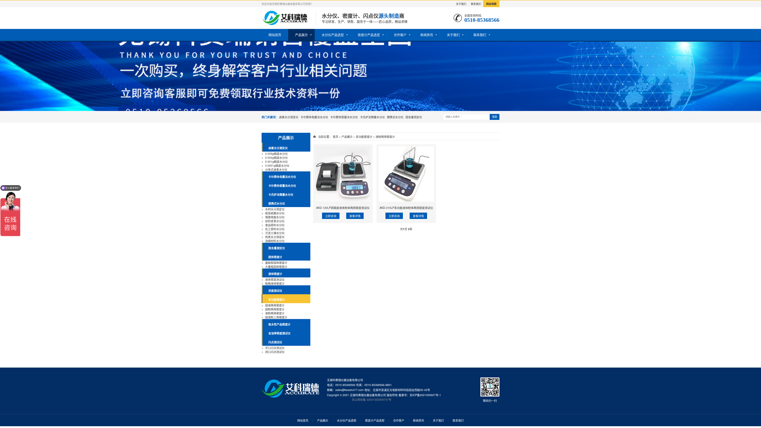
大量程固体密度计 (276, 266)
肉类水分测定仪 (275, 237)
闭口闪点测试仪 (275, 352)
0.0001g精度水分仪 (277, 165)
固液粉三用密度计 (276, 317)
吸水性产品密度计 (279, 324)
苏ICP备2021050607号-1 (425, 395)
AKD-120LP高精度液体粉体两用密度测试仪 (343, 208)
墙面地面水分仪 (275, 217)
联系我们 (476, 4)
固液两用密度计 (275, 305)
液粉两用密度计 (275, 313)
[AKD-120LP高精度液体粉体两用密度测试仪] (343, 174)
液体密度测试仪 (275, 279)
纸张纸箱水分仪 (275, 213)
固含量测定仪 (413, 117)
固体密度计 (275, 257)
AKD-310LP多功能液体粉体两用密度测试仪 (406, 208)
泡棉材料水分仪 (275, 241)
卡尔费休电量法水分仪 (314, 117)
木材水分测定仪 (275, 209)
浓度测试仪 (275, 290)
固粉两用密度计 (275, 309)
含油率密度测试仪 (279, 333)
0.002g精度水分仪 (276, 158)
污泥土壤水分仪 (275, 233)
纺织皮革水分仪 (275, 221)
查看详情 (354, 216)
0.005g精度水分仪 (276, 154)
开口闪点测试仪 (275, 348)
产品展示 (301, 34)
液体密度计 (275, 274)
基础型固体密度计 (276, 263)
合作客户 (400, 34)
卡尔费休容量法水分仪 (344, 117)
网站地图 (491, 4)
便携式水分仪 (395, 117)
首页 (335, 137)
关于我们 (461, 4)
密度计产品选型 (369, 34)
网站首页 (275, 34)
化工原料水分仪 (275, 229)
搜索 (494, 116)
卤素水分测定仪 (288, 117)
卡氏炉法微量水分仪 (372, 117)
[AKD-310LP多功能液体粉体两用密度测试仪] (406, 174)
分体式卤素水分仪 (276, 169)
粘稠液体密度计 (275, 283)
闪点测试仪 (275, 342)
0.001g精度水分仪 (276, 161)
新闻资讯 (426, 34)
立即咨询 (330, 216)
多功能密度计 (276, 299)
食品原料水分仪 (275, 225)
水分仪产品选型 (333, 34)
